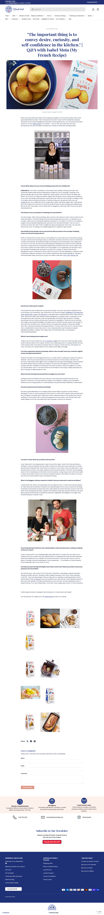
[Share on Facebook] (31, 741)
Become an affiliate (87, 871)
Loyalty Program (48, 873)
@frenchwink (87, 817)
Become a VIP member (88, 865)
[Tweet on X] (27, 741)
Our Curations (60, 19)
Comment (24, 773)
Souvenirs (15, 19)
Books (90, 16)
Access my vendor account (90, 861)
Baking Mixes (37, 124)
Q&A (56, 29)
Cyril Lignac (48, 341)
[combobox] (57, 9)
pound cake (28, 314)
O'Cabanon (37, 579)
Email (22, 766)
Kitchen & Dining (60, 16)
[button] (98, 9)
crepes (35, 314)
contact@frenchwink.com (54, 817)
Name (23, 758)
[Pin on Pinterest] (34, 741)
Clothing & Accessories (76, 16)
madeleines (69, 312)
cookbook (24, 202)
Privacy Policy (47, 879)
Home (49, 16)
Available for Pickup (47, 19)
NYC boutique (9, 873)
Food (6, 16)
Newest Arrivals (24, 16)
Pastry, (52, 29)
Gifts (13, 16)
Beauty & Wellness (37, 16)
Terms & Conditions (49, 876)
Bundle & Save (26, 19)
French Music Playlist (11, 883)
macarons (44, 314)
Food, (48, 29)
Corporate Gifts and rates (13, 876)
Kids (6, 19)
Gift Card (8, 870)
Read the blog (9, 879)
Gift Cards (36, 19)
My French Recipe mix (71, 255)
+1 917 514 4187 (22, 817)
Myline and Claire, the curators (15, 866)
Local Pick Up (47, 870)
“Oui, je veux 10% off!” (52, 842)
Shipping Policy (48, 863)
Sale (70, 19)
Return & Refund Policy (50, 866)
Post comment (27, 787)
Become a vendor (87, 868)
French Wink (12, 896)
